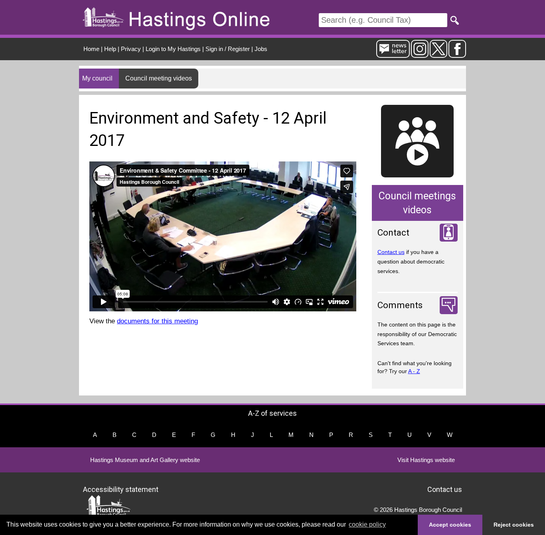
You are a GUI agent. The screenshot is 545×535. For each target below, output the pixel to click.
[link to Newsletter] (393, 54)
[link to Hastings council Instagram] (419, 54)
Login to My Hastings (173, 48)
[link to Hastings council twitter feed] (438, 54)
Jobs (261, 48)
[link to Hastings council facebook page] (457, 54)
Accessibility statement (120, 489)
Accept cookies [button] (450, 524)
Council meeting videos (158, 78)
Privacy (131, 48)
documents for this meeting (157, 321)
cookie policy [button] (367, 524)
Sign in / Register (227, 48)
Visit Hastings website (426, 459)
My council (97, 78)
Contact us (391, 252)
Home (91, 48)
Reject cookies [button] (514, 524)
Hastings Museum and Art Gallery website (145, 459)
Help (110, 48)
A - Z (414, 371)
